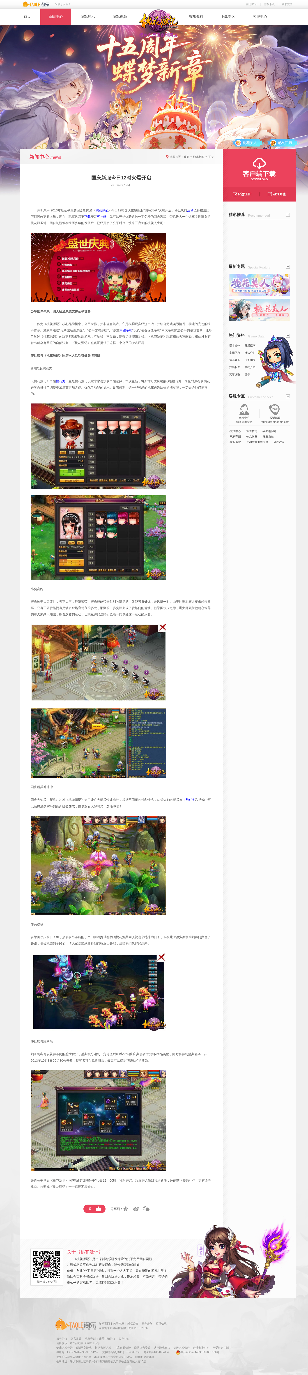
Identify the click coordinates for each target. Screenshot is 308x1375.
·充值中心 (235, 431)
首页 (27, 16)
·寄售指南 (251, 431)
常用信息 (234, 352)
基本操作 (234, 345)
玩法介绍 (250, 352)
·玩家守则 (235, 436)
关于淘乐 (118, 1323)
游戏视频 (120, 16)
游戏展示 (87, 16)
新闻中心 (55, 16)
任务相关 (250, 360)
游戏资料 (196, 16)
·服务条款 (268, 436)
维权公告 (132, 1323)
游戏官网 (104, 1323)
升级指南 (250, 345)
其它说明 (234, 374)
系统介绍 (250, 367)
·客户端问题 (269, 431)
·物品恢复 (251, 436)
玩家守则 (90, 1338)
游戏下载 (269, 4)
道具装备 (234, 360)
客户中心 (124, 1338)
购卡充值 (287, 4)
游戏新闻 (198, 156)
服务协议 (61, 1338)
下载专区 (228, 16)
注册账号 (251, 4)
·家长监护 (235, 442)
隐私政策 (76, 1338)
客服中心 (260, 16)
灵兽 (247, 374)
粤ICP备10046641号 (156, 1352)
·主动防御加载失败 (257, 442)
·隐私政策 (279, 442)
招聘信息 (161, 1323)
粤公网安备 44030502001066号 (199, 1352)
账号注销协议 (107, 1338)
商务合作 (147, 1323)
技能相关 (234, 367)
